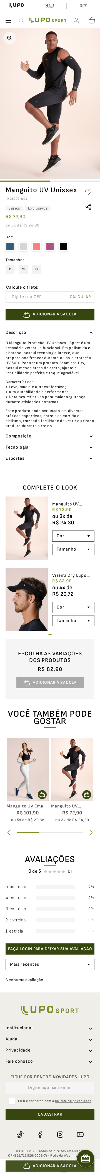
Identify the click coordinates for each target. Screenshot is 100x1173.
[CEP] (36, 294)
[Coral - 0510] (36, 246)
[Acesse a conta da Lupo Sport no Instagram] (60, 1134)
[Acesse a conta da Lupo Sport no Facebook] (40, 1134)
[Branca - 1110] (23, 246)
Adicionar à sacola (55, 1166)
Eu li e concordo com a (54, 1101)
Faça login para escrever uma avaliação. (50, 949)
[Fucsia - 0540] (50, 246)
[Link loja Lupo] (17, 6)
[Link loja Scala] (50, 6)
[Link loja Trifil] (83, 6)
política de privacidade (73, 1101)
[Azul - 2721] (10, 246)
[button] (21, 20)
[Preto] (63, 246)
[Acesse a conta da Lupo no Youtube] (80, 1134)
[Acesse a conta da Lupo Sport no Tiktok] (20, 1134)
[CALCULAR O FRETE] (80, 297)
